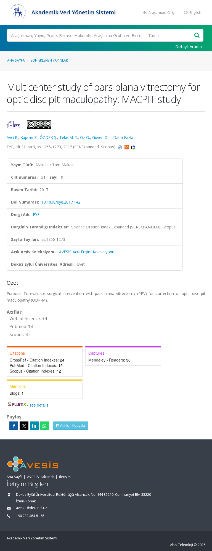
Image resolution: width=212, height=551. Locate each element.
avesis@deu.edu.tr (31, 507)
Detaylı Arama (188, 46)
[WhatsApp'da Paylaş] (44, 425)
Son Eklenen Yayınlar (49, 60)
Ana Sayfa (16, 60)
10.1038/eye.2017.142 (60, 202)
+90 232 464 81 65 (30, 515)
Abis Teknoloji (181, 544)
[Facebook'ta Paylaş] (13, 425)
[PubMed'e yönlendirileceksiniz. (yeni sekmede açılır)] (120, 146)
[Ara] (197, 35)
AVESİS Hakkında (41, 476)
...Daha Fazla (122, 137)
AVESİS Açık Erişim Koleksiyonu (86, 251)
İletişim (65, 476)
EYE (36, 214)
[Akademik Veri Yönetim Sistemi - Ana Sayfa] (18, 12)
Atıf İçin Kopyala (72, 425)
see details (39, 405)
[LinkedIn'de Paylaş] (34, 425)
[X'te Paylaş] (24, 425)
